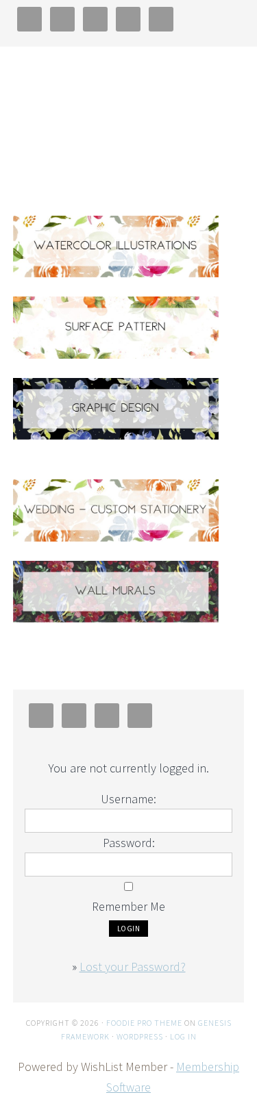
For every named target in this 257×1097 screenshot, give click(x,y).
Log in (183, 1036)
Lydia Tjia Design (129, 116)
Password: (129, 842)
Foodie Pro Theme (144, 1023)
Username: (128, 799)
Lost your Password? (132, 966)
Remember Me (128, 906)
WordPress (140, 1036)
